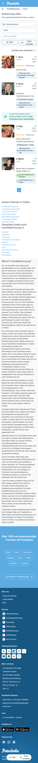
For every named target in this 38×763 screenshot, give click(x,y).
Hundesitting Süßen (9, 214)
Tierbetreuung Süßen (9, 219)
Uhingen (5, 242)
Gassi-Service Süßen (9, 212)
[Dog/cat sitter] (19, 67)
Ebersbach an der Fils (10, 250)
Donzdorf (5, 232)
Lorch (4, 247)
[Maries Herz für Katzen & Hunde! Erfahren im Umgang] (19, 170)
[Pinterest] (14, 742)
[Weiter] (24, 190)
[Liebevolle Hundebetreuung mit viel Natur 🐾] (19, 95)
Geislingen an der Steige (11, 240)
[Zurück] (14, 190)
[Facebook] (4, 742)
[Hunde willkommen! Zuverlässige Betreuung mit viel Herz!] (19, 139)
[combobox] (19, 24)
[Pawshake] (13, 3)
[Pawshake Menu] (2, 3)
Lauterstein (6, 237)
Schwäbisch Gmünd (9, 245)
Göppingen (6, 235)
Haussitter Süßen (8, 222)
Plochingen (6, 252)
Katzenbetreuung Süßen (10, 217)
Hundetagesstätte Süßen (11, 209)
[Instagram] (9, 742)
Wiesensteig (6, 255)
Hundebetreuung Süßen (10, 207)
